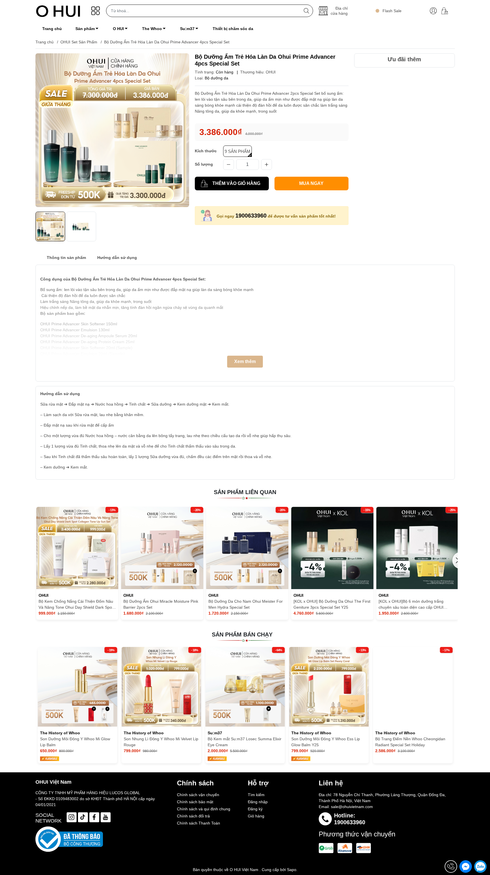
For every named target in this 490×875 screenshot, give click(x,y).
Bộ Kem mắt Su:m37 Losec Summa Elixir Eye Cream (244, 742)
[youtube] (106, 817)
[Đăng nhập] (433, 10)
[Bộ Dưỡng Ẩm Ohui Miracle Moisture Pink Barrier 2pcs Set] (162, 548)
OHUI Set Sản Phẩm (78, 42)
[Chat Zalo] (480, 866)
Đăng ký (255, 809)
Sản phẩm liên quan (245, 492)
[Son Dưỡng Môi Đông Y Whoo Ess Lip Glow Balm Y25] (329, 687)
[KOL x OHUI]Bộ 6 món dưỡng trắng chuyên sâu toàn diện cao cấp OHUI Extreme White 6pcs (411, 604)
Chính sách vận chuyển (198, 794)
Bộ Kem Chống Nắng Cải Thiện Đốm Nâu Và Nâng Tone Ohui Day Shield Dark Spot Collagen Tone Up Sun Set (76, 604)
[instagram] (72, 817)
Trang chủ (44, 42)
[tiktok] (83, 817)
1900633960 (251, 215)
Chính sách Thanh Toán (198, 823)
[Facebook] (94, 817)
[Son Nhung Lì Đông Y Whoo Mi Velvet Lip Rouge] (161, 687)
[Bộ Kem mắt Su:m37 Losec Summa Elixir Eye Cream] (245, 687)
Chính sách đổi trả (193, 816)
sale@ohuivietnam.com (352, 806)
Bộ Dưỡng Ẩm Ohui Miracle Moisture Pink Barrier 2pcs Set (160, 604)
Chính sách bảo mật (195, 802)
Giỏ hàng (256, 816)
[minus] (228, 164)
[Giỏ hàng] (447, 10)
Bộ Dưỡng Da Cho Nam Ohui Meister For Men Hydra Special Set (245, 604)
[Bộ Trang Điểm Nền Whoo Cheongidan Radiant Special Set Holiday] (413, 687)
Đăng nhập (258, 802)
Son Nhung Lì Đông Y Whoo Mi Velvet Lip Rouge (161, 742)
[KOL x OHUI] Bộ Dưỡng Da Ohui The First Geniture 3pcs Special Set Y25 (331, 604)
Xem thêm (245, 361)
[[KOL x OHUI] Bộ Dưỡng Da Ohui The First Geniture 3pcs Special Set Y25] (332, 548)
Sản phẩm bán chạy (242, 634)
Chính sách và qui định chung (203, 809)
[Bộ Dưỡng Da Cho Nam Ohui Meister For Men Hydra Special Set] (247, 548)
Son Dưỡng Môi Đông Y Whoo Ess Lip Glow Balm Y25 (325, 742)
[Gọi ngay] (451, 866)
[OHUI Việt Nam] (58, 10)
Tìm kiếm (256, 794)
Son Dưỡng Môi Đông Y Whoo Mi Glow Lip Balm (75, 742)
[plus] (266, 164)
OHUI (271, 72)
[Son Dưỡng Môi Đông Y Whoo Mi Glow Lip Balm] (77, 687)
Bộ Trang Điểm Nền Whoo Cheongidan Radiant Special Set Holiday (410, 742)
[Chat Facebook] (465, 866)
